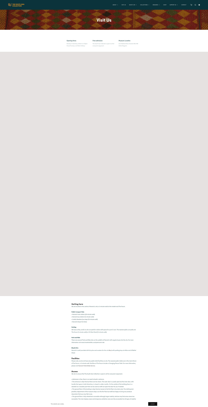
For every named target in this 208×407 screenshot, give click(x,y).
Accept (153, 404)
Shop (164, 4)
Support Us (173, 4)
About (114, 4)
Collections (144, 4)
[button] (104, 173)
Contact (183, 4)
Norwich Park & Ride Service (86, 366)
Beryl (110, 350)
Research (155, 4)
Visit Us (124, 4)
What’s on (132, 4)
